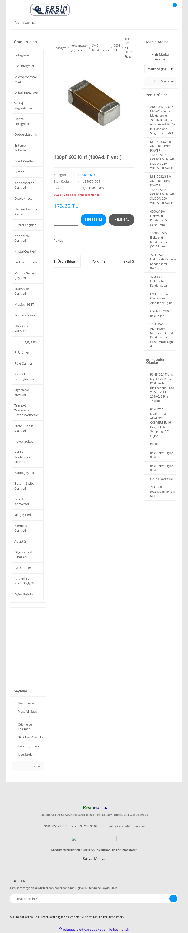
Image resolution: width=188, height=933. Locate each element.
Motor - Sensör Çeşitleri (25, 275)
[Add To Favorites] (55, 231)
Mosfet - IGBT (24, 304)
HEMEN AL (121, 219)
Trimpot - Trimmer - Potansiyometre (26, 410)
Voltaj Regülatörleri (23, 105)
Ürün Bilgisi (67, 261)
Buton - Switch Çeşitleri (24, 486)
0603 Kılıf (88, 175)
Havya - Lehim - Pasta (25, 211)
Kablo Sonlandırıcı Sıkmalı (22, 457)
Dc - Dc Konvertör (21, 501)
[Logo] (50, 10)
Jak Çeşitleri (22, 515)
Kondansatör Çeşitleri (24, 185)
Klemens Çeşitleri (20, 528)
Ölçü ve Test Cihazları (23, 554)
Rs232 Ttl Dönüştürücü (24, 376)
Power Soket (23, 441)
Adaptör (20, 541)
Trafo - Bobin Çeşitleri (23, 428)
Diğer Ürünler (24, 594)
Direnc (19, 172)
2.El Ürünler (22, 567)
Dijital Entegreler (26, 92)
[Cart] (174, 9)
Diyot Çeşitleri (24, 161)
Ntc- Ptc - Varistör (21, 328)
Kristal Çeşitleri (25, 251)
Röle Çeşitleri (23, 363)
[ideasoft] (68, 929)
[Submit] (173, 898)
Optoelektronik (25, 134)
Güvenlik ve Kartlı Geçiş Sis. (25, 581)
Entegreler (21, 55)
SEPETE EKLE (93, 219)
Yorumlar (99, 261)
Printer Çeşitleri (25, 341)
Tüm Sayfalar (31, 766)
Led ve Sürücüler (26, 262)
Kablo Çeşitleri (24, 473)
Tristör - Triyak (24, 315)
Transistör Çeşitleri (21, 291)
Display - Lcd (23, 198)
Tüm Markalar (163, 81)
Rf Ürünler (21, 352)
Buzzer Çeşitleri (25, 225)
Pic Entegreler (24, 66)
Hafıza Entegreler (21, 121)
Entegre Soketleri (20, 148)
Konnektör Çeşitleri (22, 238)
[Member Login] (157, 9)
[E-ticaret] (93, 929)
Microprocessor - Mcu (26, 79)
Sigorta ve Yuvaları (21, 392)
